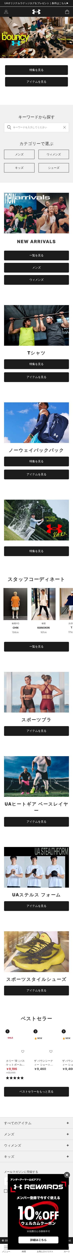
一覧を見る (36, 255)
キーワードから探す (36, 117)
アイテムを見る (36, 81)
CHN (15, 627)
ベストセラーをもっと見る (36, 1091)
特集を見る (36, 69)
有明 (44, 623)
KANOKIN (43, 627)
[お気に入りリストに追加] (23, 1051)
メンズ (36, 267)
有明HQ (15, 623)
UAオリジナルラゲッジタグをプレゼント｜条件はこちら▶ (36, 3)
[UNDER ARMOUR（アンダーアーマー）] (36, 12)
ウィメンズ (36, 279)
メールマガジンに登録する (21, 1171)
